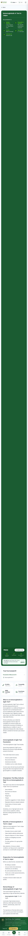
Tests (19, 934)
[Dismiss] (20, 929)
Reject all (5, 928)
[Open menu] (25, 2)
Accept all (14, 928)
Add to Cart (20, 650)
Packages (9, 934)
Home (3, 934)
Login (25, 934)
